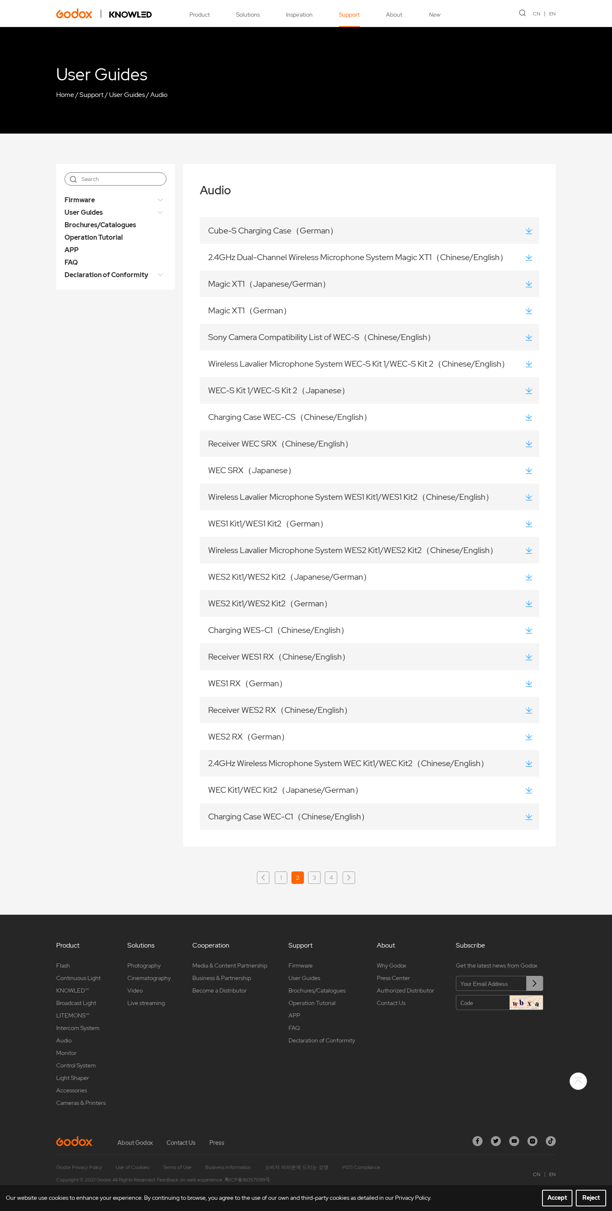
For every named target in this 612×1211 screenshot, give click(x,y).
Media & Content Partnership (229, 965)
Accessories (71, 1090)
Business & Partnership (221, 978)
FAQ (71, 262)
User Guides (127, 94)
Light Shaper (72, 1078)
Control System (76, 1065)
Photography (144, 965)
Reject (591, 1197)
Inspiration (299, 14)
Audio (158, 94)
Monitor (66, 1053)
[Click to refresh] (526, 1002)
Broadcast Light (76, 1003)
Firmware (80, 200)
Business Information (228, 1167)
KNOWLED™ (72, 990)
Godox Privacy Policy (79, 1167)
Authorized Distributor (405, 990)
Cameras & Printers (81, 1103)
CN (536, 13)
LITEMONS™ (72, 1015)
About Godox (135, 1142)
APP (72, 250)
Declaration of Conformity (106, 274)
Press (216, 1142)
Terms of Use (177, 1167)
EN (552, 13)
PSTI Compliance (361, 1167)
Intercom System (78, 1028)
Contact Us (391, 1003)
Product (199, 14)
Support (349, 14)
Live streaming (146, 1003)
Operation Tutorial (94, 237)
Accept (557, 1197)
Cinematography (149, 978)
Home (65, 94)
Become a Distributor (219, 990)
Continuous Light (78, 978)
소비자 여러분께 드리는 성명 (296, 1167)
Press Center (393, 978)
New (434, 14)
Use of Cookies (132, 1167)
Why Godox (391, 965)
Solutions (248, 14)
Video (135, 990)
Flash (63, 965)
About (394, 14)
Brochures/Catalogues (100, 225)
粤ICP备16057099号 (247, 1179)
